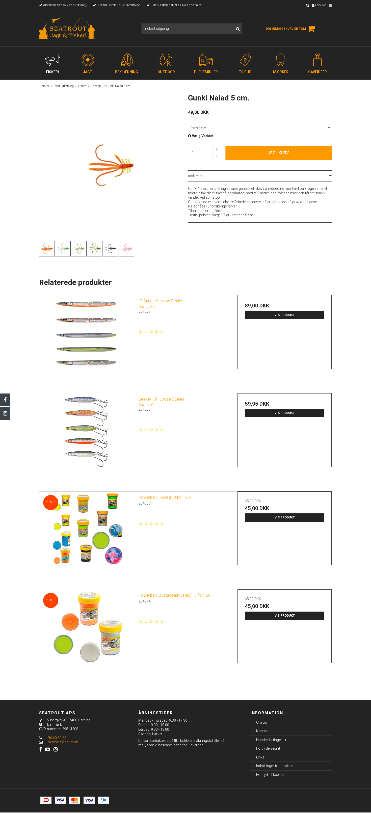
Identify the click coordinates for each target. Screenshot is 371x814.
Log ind (320, 5)
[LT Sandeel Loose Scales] (86, 342)
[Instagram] (5, 413)
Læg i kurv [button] (278, 152)
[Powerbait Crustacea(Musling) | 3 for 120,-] (86, 636)
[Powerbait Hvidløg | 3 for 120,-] (86, 538)
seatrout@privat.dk (63, 742)
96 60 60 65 (56, 738)
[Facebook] (5, 399)
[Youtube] (47, 749)
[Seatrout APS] (67, 28)
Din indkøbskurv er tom (286, 29)
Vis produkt (285, 315)
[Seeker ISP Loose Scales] (86, 440)
